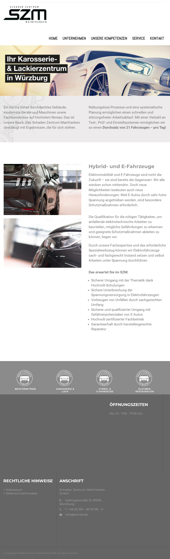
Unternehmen (74, 38)
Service (138, 38)
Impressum (14, 489)
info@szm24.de (76, 514)
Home (53, 38)
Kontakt (157, 38)
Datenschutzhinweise (21, 493)
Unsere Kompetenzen (109, 38)
